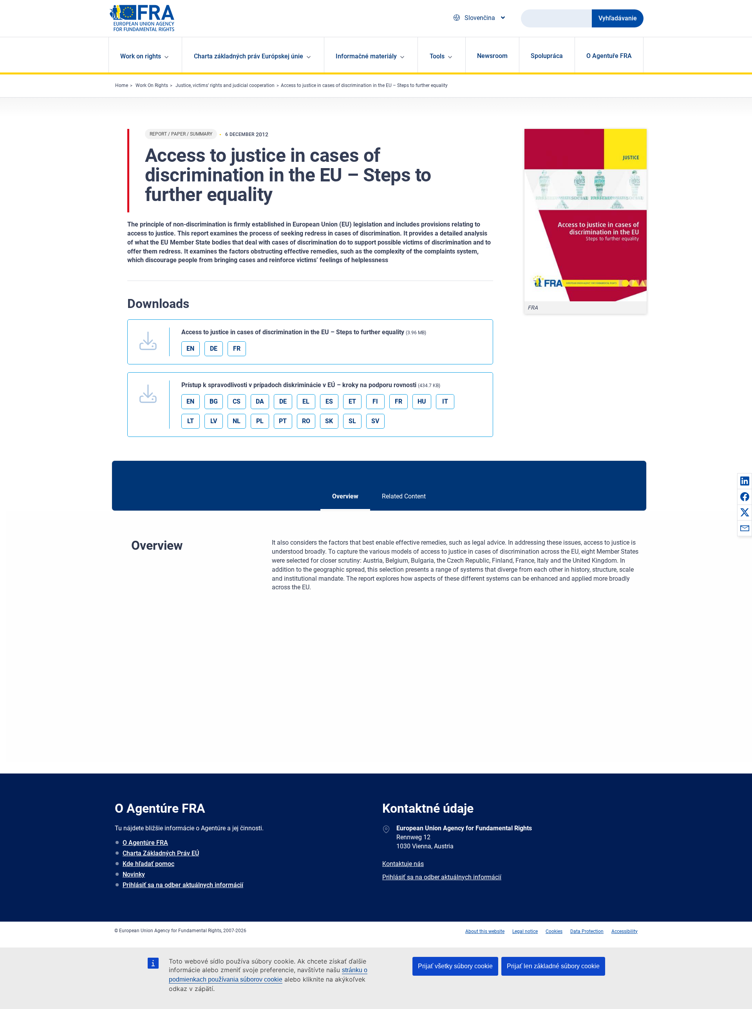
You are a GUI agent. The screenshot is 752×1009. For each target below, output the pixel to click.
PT (283, 421)
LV (213, 421)
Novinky (134, 874)
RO (306, 421)
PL (260, 421)
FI (375, 401)
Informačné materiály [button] (366, 56)
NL (236, 421)
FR (236, 348)
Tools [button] (437, 56)
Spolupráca (547, 56)
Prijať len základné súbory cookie (553, 966)
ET (352, 401)
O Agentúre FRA (145, 842)
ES (329, 401)
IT (445, 401)
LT (190, 421)
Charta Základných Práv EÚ (161, 853)
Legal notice (525, 931)
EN (190, 348)
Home (121, 85)
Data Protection (587, 931)
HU (422, 401)
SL (352, 421)
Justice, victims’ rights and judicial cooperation (225, 85)
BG (214, 401)
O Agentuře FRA (609, 56)
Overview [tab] (345, 496)
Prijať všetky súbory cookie (455, 966)
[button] (745, 481)
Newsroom (492, 56)
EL (305, 401)
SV (375, 421)
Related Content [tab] (404, 496)
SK (329, 421)
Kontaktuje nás (403, 864)
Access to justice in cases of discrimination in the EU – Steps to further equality (364, 85)
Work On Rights (152, 85)
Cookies (554, 931)
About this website (484, 931)
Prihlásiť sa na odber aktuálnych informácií (183, 885)
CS (236, 401)
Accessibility (624, 931)
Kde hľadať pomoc (148, 864)
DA (260, 401)
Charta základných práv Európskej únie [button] (248, 56)
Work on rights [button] (140, 56)
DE (213, 348)
